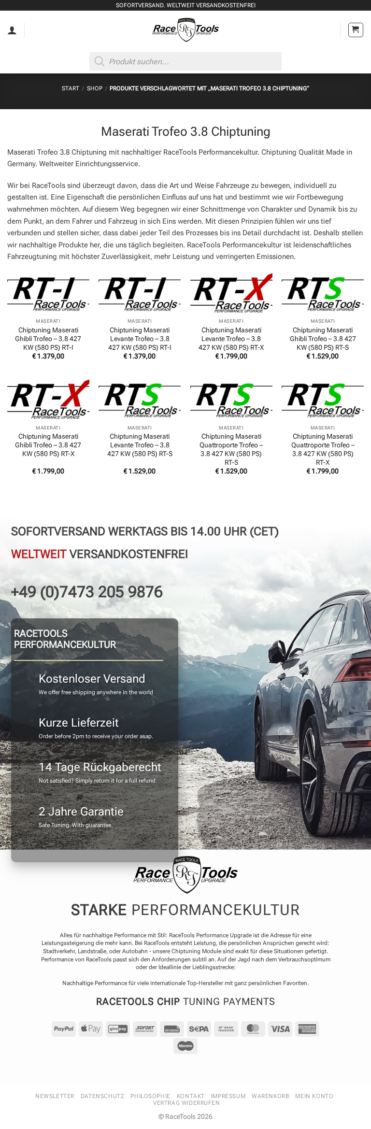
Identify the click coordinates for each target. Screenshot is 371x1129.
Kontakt (191, 1096)
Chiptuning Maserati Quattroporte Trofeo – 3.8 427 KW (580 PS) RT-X (323, 449)
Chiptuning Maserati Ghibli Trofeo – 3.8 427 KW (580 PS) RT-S (323, 338)
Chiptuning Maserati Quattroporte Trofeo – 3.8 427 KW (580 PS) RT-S (231, 449)
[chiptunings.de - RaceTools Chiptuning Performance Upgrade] (185, 30)
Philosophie (150, 1096)
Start (70, 88)
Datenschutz (102, 1096)
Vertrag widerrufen (186, 1103)
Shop (94, 88)
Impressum (228, 1096)
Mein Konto (314, 1096)
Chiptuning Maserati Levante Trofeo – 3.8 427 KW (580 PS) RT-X (231, 338)
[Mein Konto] (12, 30)
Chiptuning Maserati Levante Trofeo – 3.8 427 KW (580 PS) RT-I (139, 338)
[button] (355, 30)
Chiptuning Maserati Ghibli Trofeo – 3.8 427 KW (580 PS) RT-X (48, 444)
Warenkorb (270, 1096)
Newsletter (54, 1096)
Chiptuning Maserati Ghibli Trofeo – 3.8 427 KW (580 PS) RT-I (48, 338)
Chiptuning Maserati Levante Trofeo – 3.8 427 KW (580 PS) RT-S (139, 444)
